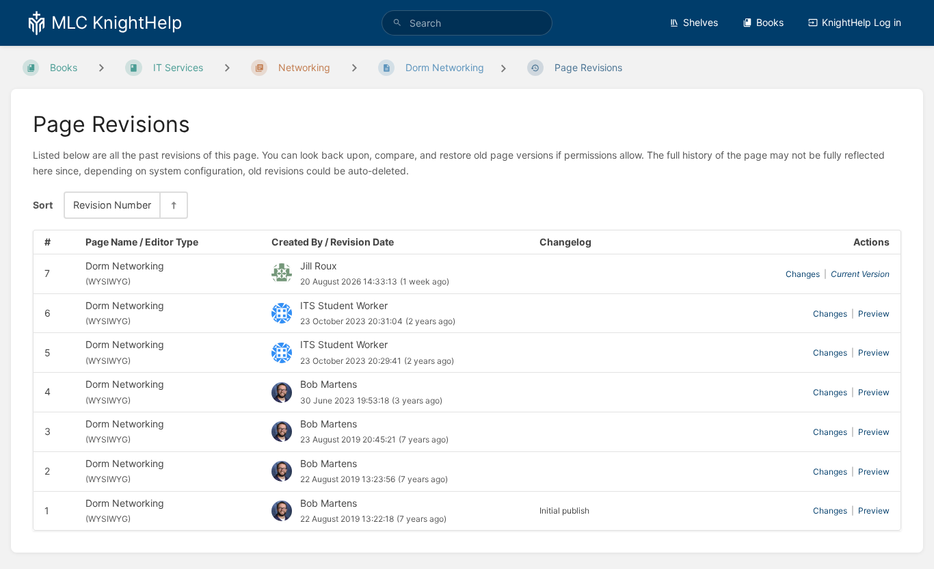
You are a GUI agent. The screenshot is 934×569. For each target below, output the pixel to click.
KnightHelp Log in (861, 22)
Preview (874, 313)
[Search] (397, 23)
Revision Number (112, 205)
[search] (467, 23)
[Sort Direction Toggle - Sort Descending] (173, 205)
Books (770, 22)
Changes (803, 274)
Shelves (700, 22)
